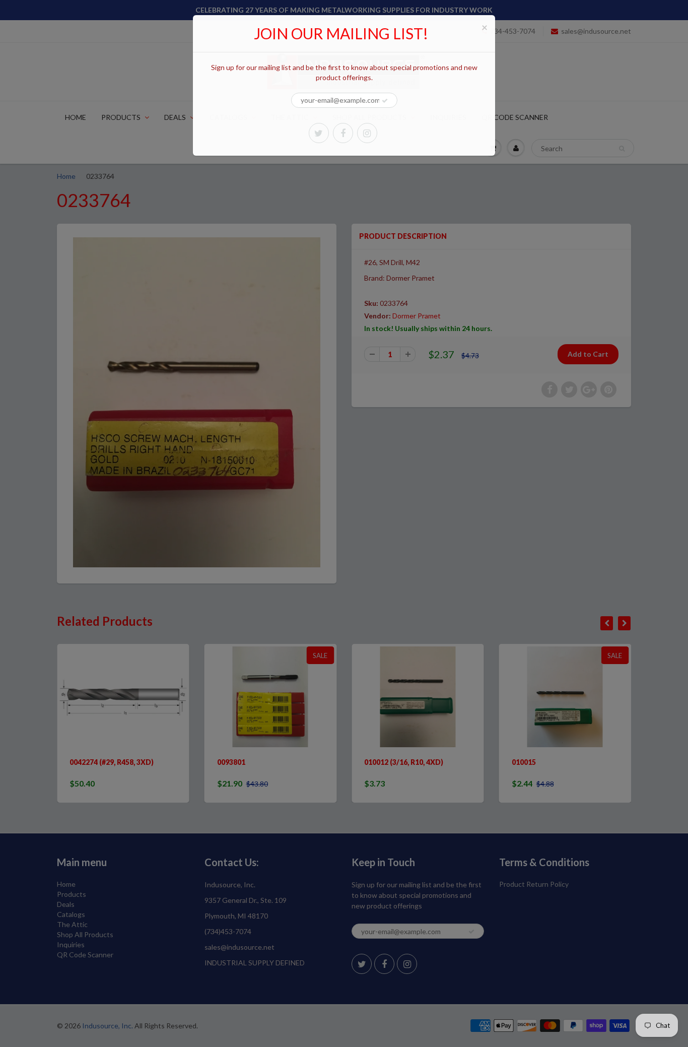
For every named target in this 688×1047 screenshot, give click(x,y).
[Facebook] (343, 133)
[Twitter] (319, 133)
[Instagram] (367, 133)
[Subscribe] (384, 101)
